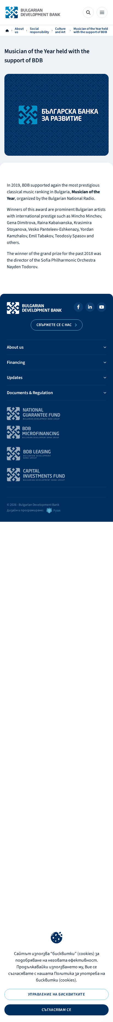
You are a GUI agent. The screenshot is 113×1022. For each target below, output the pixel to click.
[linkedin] (90, 308)
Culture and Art (60, 30)
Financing (16, 362)
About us (19, 30)
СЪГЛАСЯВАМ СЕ (56, 1010)
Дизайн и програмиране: (25, 510)
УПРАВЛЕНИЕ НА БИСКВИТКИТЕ (56, 994)
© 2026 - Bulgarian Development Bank (33, 504)
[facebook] (78, 308)
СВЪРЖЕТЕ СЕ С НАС (54, 325)
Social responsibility (39, 30)
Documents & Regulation (30, 393)
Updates (14, 378)
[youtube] (101, 308)
